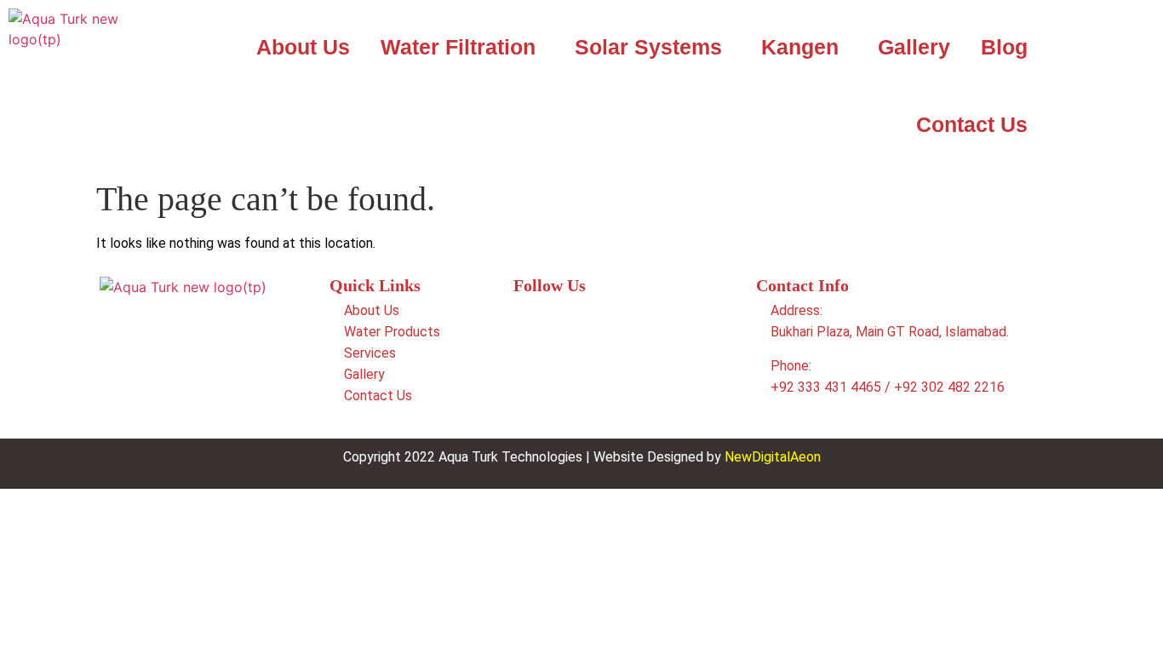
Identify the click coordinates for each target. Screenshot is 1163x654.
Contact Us (972, 124)
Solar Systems (648, 47)
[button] (462, 47)
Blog (1004, 47)
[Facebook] (549, 321)
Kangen (800, 47)
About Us (303, 47)
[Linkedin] (600, 321)
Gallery (914, 47)
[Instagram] (549, 368)
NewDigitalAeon (773, 457)
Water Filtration (458, 47)
